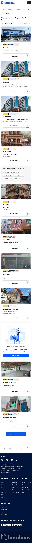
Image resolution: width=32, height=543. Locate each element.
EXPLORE (24, 479)
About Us (14, 482)
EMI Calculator (26, 487)
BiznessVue (4, 514)
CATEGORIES (4, 479)
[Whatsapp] (27, 56)
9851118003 (20, 466)
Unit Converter (26, 490)
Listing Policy (15, 492)
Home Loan (25, 485)
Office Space (4, 495)
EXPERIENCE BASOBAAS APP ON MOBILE (12, 521)
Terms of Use (15, 487)
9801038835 (4, 466)
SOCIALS (3, 456)
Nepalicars (4, 509)
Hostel (3, 497)
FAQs (23, 492)
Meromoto (3, 507)
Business (3, 492)
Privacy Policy (15, 485)
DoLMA (16, 470)
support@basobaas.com (7, 464)
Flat (2, 487)
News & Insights (26, 482)
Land (2, 485)
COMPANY (15, 479)
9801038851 (12, 466)
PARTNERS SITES (6, 503)
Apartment (4, 490)
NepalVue (3, 512)
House (2, 482)
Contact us (14, 490)
